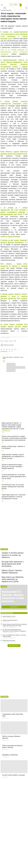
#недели (6, 341)
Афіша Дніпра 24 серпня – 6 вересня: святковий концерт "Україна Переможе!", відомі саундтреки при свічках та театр (13, 426)
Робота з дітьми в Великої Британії (11, 737)
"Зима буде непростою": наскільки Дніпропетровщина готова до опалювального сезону (13, 496)
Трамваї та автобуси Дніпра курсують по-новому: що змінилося (13, 555)
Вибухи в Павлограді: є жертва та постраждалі (13, 447)
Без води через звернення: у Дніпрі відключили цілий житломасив (13, 564)
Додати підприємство (14, 645)
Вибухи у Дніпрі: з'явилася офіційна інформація (12, 571)
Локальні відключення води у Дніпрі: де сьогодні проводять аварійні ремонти (12, 466)
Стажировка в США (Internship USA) (12, 715)
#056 (15, 341)
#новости (11, 341)
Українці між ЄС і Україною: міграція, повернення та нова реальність (13, 596)
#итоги (2, 341)
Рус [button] (5, 8)
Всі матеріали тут (14, 607)
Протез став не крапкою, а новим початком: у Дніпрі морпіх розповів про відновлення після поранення (14, 438)
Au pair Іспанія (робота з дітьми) (13, 775)
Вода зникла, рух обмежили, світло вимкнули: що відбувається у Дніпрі (13, 579)
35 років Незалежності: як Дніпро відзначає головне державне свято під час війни (14, 476)
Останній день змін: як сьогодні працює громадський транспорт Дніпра (13, 486)
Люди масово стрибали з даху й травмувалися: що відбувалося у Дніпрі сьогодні (13, 456)
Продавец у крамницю (10, 755)
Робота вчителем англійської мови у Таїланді (12, 746)
